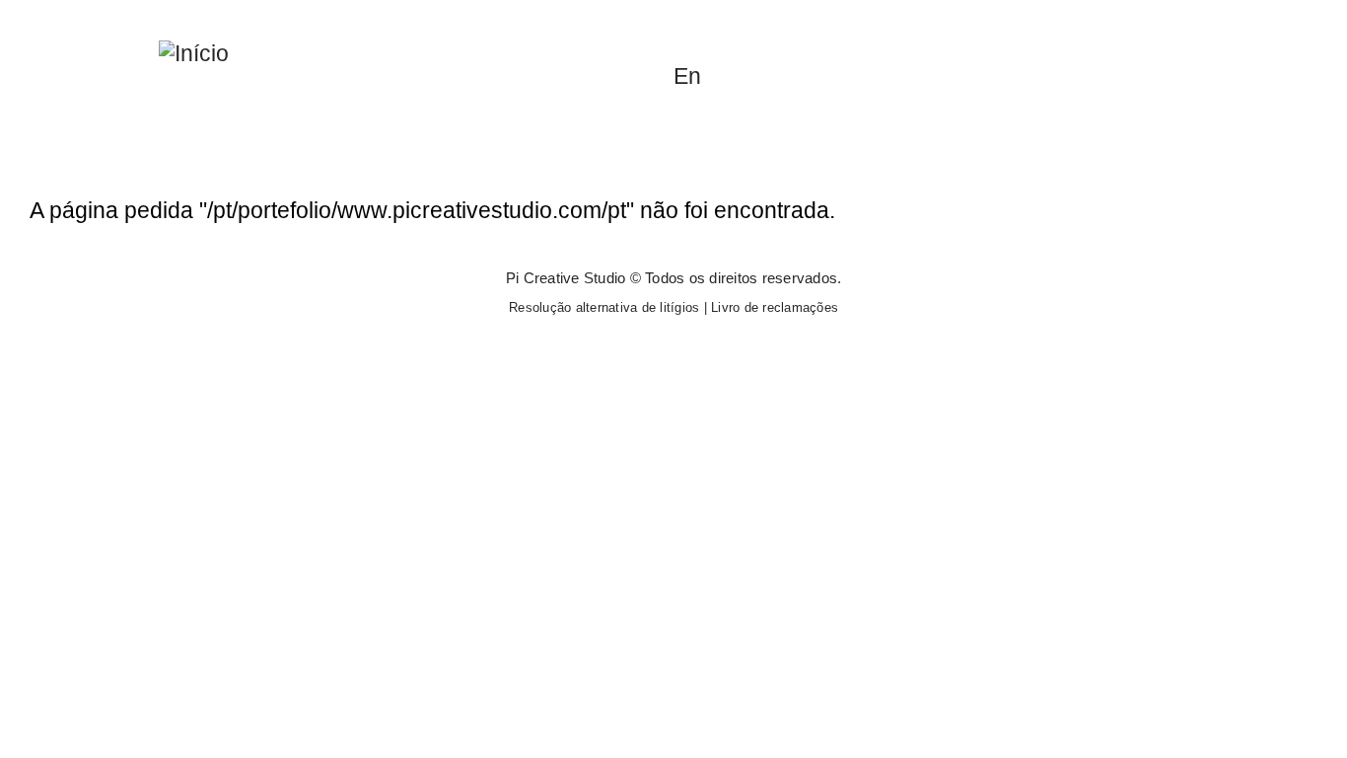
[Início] (194, 52)
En (687, 76)
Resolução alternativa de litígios (604, 307)
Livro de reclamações (774, 307)
